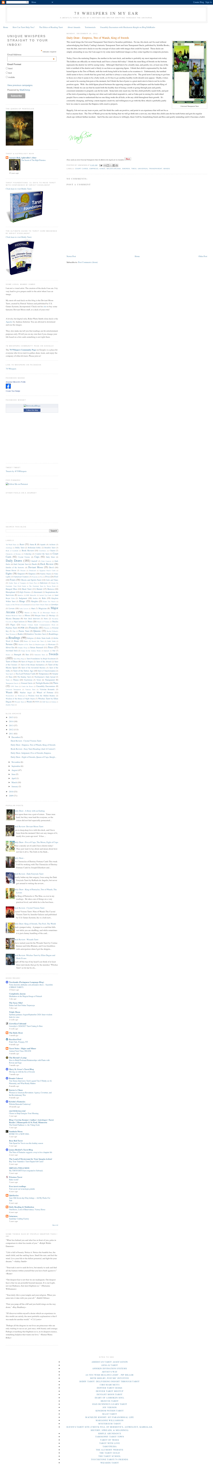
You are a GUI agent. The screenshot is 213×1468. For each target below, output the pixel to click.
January (15, 786)
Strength (17, 654)
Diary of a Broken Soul (109, 1397)
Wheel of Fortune (45, 692)
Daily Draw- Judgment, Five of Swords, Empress (31, 753)
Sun (27, 654)
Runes (26, 641)
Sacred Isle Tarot (38, 641)
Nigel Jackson (19, 621)
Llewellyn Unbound (17, 1023)
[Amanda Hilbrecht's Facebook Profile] (8, 387)
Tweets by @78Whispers (16, 471)
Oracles (55, 621)
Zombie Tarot (10, 705)
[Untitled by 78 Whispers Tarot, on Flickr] (24, 222)
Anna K (33, 544)
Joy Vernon (110, 1407)
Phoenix (46, 628)
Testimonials (90, 27)
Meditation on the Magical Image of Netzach (25, 996)
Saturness (13, 1216)
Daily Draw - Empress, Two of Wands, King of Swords (33, 744)
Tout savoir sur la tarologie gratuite (22, 1189)
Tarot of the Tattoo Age (23, 670)
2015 (11, 717)
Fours (12, 579)
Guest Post (33, 583)
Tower (38, 680)
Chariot (52, 550)
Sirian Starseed (36, 647)
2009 (11, 795)
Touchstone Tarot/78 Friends (109, 1459)
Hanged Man (11, 589)
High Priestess (25, 592)
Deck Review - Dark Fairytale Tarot (29, 873)
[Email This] (104, 165)
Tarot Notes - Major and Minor (22, 1048)
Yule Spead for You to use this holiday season (26, 1143)
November (16, 762)
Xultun (53, 702)
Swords (126, 168)
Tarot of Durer (12, 661)
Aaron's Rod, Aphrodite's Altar (22, 157)
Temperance (44, 673)
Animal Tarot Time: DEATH (20, 1051)
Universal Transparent (150, 168)
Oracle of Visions (43, 621)
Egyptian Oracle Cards (48, 570)
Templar (55, 674)
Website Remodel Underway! (20, 1104)
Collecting (27, 554)
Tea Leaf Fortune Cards (25, 673)
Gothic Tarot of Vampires (17, 583)
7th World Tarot (11, 544)
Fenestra (35, 577)
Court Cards (81, 168)
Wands (166, 168)
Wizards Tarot (19, 702)
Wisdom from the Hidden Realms (41, 695)
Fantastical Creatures (21, 576)
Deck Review (46, 563)
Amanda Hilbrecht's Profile (16, 382)
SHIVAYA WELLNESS (19, 1167)
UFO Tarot (14, 686)
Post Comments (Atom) (88, 262)
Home (5, 27)
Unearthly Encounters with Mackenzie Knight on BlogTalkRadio (127, 27)
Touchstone (28, 680)
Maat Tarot (109, 1414)
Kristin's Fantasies (17, 1101)
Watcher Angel (25, 692)
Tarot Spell (9, 674)
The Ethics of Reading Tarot (51, 27)
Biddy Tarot (19, 547)
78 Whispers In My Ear (106, 13)
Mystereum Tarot (109, 1423)
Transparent (50, 679)
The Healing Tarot (24, 677)
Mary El (36, 612)
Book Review (28, 550)
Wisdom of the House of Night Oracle (20, 698)
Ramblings (53, 634)
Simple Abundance (109, 1433)
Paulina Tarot (11, 627)
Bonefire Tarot (49, 547)
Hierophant (10, 592)
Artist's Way (110, 1371)
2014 (11, 721)
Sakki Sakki (51, 641)
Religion (30, 638)
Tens (10, 676)
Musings (52, 615)
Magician (43, 608)
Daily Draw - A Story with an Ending (29, 810)
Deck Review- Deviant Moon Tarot (28, 826)
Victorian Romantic (47, 689)
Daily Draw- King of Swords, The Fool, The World (35, 923)
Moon (27, 615)
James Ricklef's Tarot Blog (21, 1149)
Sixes (50, 647)
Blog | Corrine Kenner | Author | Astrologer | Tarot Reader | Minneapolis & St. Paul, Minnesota (31, 1121)
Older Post (202, 256)
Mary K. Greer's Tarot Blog (21, 1069)
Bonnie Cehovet (16, 1078)
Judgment (23, 598)
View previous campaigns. (20, 85)
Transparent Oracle (12, 683)
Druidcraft (32, 570)
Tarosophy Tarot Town (109, 1436)
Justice (35, 598)
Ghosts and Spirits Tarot (31, 579)
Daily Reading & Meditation (21, 1206)
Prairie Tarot (24, 631)
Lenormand (26, 604)
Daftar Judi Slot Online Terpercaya (22, 1005)
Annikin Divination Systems (109, 1368)
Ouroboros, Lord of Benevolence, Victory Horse (27, 1209)
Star (53, 650)
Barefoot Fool (15, 1039)
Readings (14, 637)
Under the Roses (27, 686)
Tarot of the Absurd (43, 661)
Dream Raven (11, 570)
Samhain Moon (15, 1131)
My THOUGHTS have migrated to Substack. (26, 1170)
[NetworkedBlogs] (32, 405)
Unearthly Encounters (45, 686)
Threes (16, 679)
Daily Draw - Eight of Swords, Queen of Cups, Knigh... (33, 757)
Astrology (9, 548)
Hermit (39, 589)
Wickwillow (10, 696)
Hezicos (50, 589)
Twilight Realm (42, 683)
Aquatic (9, 321)
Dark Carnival (46, 561)
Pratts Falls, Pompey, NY (18, 1042)
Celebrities (42, 551)
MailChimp (25, 90)
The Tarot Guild (109, 1452)
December (16, 737)
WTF (37, 702)
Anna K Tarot (109, 1365)
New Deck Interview (32, 618)
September (16, 766)
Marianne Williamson (110, 1420)
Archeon (52, 544)
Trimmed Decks (26, 683)
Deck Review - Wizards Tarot (26, 939)
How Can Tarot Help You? (24, 27)
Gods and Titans (52, 580)
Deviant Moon (35, 567)
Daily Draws (14, 560)
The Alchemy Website (109, 1449)
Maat (33, 608)
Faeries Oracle (45, 574)
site (45, 306)
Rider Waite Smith (43, 638)
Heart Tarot (27, 589)
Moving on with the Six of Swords (22, 1071)
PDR (22, 627)
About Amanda (74, 27)
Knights (34, 601)
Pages (12, 624)
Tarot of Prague (27, 661)
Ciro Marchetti (109, 1384)
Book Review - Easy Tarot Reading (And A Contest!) (33, 748)
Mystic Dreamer (13, 618)
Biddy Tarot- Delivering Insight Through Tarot (110, 1381)
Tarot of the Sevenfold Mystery (33, 667)
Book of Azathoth (12, 551)
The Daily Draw (16, 1032)
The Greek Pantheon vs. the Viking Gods (24, 1125)
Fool (56, 576)
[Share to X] (110, 165)
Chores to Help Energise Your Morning (24, 1113)
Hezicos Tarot (110, 1401)
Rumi (16, 641)
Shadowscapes (40, 644)
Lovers (12, 608)
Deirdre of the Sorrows (15, 567)
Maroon (26, 612)
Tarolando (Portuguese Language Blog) (26, 982)
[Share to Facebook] (113, 165)
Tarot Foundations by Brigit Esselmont (41, 658)
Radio (20, 634)
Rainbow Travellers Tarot (36, 634)
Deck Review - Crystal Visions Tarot (26, 740)
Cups (36, 556)
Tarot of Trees (109, 1439)
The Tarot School (109, 1456)
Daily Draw (50, 557)
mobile (11, 77)
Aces (21, 544)
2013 (11, 725)
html (10, 68)
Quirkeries (14, 1195)
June (14, 774)
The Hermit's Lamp (18, 1057)
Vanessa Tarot (30, 689)
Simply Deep (22, 647)
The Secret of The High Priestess (33, 160)
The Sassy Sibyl (16, 1002)
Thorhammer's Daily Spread (44, 677)
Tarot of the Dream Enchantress (33, 664)
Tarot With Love (109, 1443)
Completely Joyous (17, 993)
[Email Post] (101, 165)
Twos (134, 168)
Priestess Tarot (15, 1176)
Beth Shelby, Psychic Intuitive (109, 1378)
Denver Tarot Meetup (109, 1391)
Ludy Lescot (23, 608)
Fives (47, 576)
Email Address (31, 54)
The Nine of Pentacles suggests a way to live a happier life (30, 1152)
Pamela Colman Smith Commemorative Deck (38, 625)
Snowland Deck (12, 650)
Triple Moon (14, 1011)
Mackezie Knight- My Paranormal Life (109, 1417)
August (15, 770)
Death (34, 564)
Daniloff (34, 561)
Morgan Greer (40, 615)
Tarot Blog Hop (18, 659)
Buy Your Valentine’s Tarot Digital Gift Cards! (26, 1161)
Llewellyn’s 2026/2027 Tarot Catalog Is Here (26, 1026)
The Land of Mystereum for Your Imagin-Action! (30, 1158)
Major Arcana (114, 168)
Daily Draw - (19, 858)
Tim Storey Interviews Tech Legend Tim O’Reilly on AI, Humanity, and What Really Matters (30, 1082)
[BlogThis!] (107, 165)
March (14, 782)
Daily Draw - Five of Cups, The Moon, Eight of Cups (36, 842)
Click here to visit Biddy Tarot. (19, 188)
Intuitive (20, 595)
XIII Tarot (45, 702)
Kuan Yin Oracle (49, 601)
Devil (51, 567)
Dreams (23, 570)
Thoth (8, 680)
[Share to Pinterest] (116, 165)
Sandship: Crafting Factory (19, 1218)
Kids (44, 598)
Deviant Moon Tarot (109, 1394)
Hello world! (14, 1179)
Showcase (51, 644)
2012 (11, 729)
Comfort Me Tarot (42, 554)
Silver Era (10, 647)
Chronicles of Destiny (13, 554)
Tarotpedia (110, 1446)
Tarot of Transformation (46, 671)
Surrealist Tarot (39, 654)
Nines (30, 621)
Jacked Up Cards (45, 595)
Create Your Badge (13, 391)
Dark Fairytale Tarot (21, 564)
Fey (41, 577)
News (46, 618)
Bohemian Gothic (34, 547)
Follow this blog (32, 410)
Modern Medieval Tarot (14, 615)
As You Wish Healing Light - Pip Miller (109, 1374)
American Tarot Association (110, 1361)
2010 (11, 791)
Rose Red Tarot (16, 1140)
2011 (11, 733)
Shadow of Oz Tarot (25, 644)
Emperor (21, 573)
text (10, 73)
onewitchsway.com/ (17, 1110)
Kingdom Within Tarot (110, 1410)
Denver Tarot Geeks (109, 1387)
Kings (102, 168)
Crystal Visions (24, 557)
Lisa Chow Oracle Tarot (40, 604)
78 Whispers (11, 368)
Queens (37, 630)
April (14, 778)
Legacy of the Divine (13, 604)
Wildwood (21, 696)
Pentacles (33, 627)
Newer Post (71, 256)
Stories (8, 654)
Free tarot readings (17, 1186)
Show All (55, 1225)
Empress (94, 168)
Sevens (9, 644)
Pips (14, 631)
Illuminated (38, 592)
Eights (9, 573)
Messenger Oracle (49, 612)
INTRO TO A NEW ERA (19, 1134)
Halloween (44, 583)
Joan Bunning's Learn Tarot (109, 1404)
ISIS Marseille (31, 595)
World (29, 701)
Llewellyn (54, 604)
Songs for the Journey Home (31, 651)
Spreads (46, 651)
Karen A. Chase (16, 1089)
